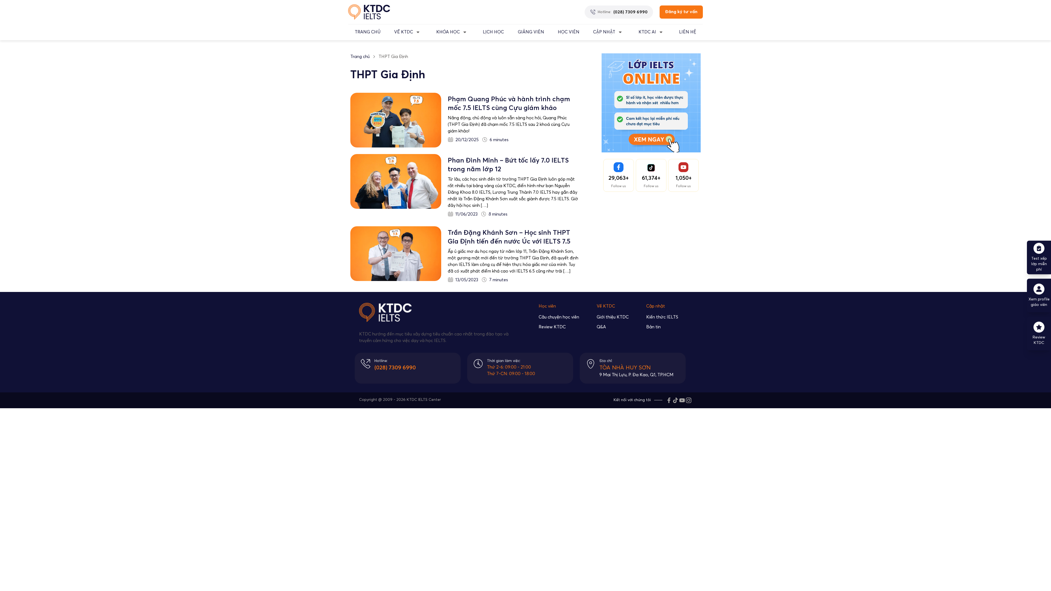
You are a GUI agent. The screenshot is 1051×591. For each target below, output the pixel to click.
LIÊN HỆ (687, 32)
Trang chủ (360, 56)
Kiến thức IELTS (662, 317)
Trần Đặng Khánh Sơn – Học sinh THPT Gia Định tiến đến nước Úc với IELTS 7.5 (509, 237)
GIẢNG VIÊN (531, 32)
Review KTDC (552, 327)
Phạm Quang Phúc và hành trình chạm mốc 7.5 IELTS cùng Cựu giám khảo (509, 103)
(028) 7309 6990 (395, 367)
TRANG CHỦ (367, 32)
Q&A (601, 327)
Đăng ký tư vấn (681, 12)
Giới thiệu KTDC (613, 317)
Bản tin (653, 327)
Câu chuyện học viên (559, 317)
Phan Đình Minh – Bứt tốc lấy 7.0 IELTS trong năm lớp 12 (508, 165)
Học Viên (568, 32)
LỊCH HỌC (493, 32)
